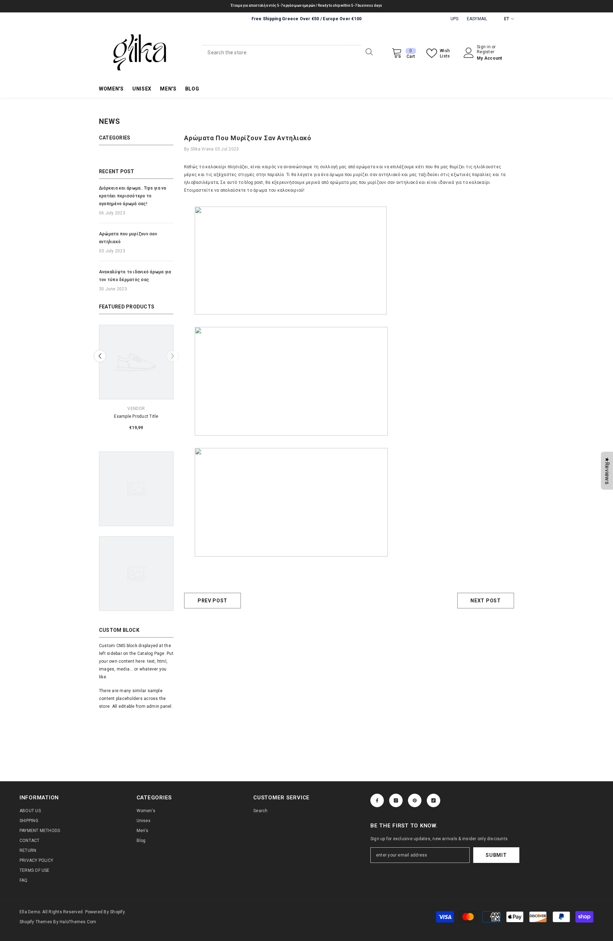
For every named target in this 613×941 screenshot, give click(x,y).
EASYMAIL (477, 18)
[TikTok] (433, 800)
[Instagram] (396, 800)
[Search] (289, 53)
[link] (136, 416)
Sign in (484, 46)
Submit (496, 855)
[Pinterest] (414, 800)
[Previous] (100, 356)
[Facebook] (377, 800)
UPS (455, 18)
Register (485, 51)
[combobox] (281, 53)
